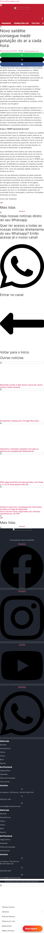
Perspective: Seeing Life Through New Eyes (19, 421)
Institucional (6, 926)
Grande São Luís (21, 23)
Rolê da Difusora (8, 916)
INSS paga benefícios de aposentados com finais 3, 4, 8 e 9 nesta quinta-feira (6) (21, 483)
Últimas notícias (8, 907)
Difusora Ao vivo (8, 921)
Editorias (22, 911)
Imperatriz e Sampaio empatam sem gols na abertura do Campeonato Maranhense (19, 450)
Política (35, 23)
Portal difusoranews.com (9, 1)
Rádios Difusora (8, 931)
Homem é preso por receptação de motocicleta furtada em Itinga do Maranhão (21, 508)
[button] (22, 55)
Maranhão (6, 23)
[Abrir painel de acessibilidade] (4, 928)
